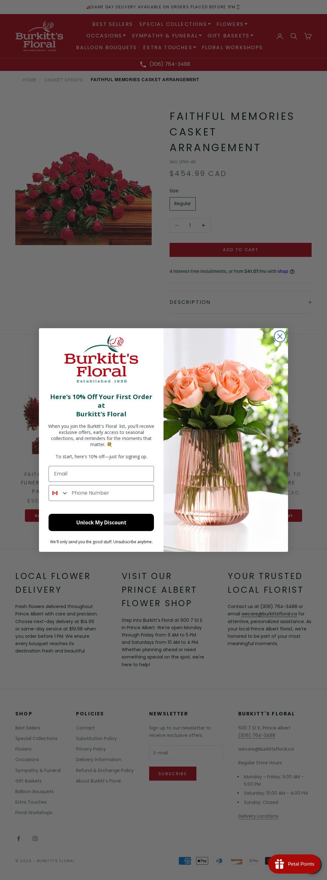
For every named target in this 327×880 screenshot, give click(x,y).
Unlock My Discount (101, 522)
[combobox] (58, 493)
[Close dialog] (279, 336)
